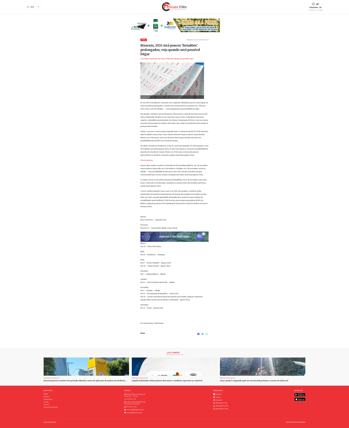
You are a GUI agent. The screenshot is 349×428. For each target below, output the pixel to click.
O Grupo (46, 402)
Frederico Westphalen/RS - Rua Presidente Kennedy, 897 (134, 403)
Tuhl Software (301, 422)
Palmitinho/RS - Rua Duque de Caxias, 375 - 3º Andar (134, 395)
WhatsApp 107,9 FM (221, 409)
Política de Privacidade (51, 407)
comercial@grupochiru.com (135, 410)
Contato (46, 404)
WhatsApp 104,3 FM (221, 406)
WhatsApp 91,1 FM (221, 403)
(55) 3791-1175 (131, 399)
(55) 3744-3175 (131, 407)
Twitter (218, 397)
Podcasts (46, 396)
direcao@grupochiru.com (134, 412)
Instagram (218, 400)
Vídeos (46, 394)
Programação (48, 399)
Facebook (218, 394)
